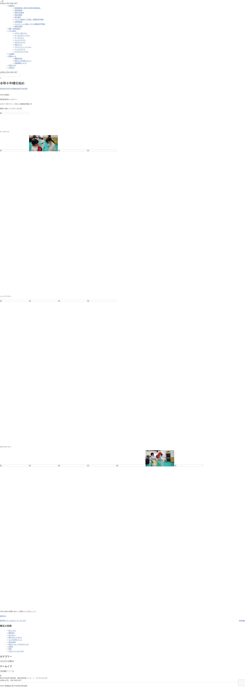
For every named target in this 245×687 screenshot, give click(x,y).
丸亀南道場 (18, 22)
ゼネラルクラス (20, 42)
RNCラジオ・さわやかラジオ (18, 644)
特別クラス (18, 45)
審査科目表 (18, 58)
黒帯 (9, 649)
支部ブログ (12, 65)
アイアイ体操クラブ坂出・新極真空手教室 (29, 19)
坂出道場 (18, 17)
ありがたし (12, 635)
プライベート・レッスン (23, 47)
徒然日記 (3, 616)
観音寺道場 (18, 26)
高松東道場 (18, 10)
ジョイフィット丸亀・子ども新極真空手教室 (30, 24)
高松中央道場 (19, 12)
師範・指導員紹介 (14, 28)
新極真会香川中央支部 (19, 88)
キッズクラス (19, 38)
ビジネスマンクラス (21, 51)
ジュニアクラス (20, 40)
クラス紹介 (12, 31)
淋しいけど (12, 630)
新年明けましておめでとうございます (13, 620)
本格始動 (242, 620)
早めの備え (12, 642)
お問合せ (11, 68)
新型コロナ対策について (23, 61)
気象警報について (21, 63)
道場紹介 (11, 6)
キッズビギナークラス (22, 35)
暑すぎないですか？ (15, 637)
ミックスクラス (20, 49)
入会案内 (11, 54)
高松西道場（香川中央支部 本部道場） (28, 8)
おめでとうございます (16, 651)
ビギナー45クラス (21, 33)
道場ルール (12, 56)
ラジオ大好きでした (15, 640)
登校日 (10, 646)
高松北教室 (18, 15)
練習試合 (11, 633)
